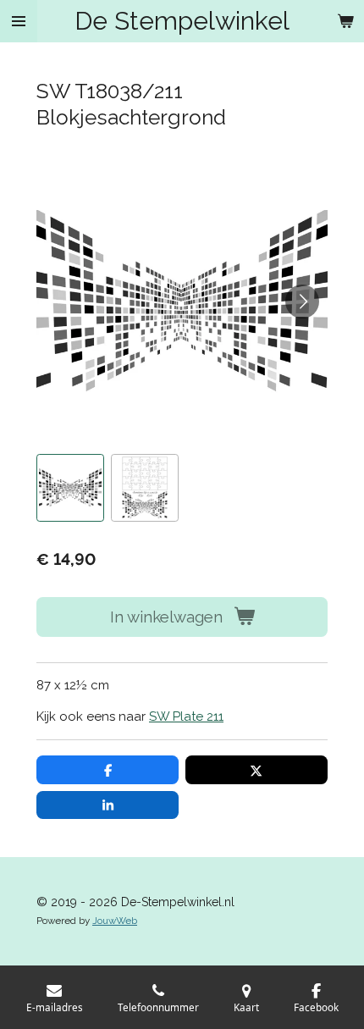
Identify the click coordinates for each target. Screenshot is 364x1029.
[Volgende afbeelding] (302, 301)
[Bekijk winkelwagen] (345, 21)
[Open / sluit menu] (18, 21)
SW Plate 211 (186, 716)
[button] (70, 488)
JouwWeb (114, 921)
